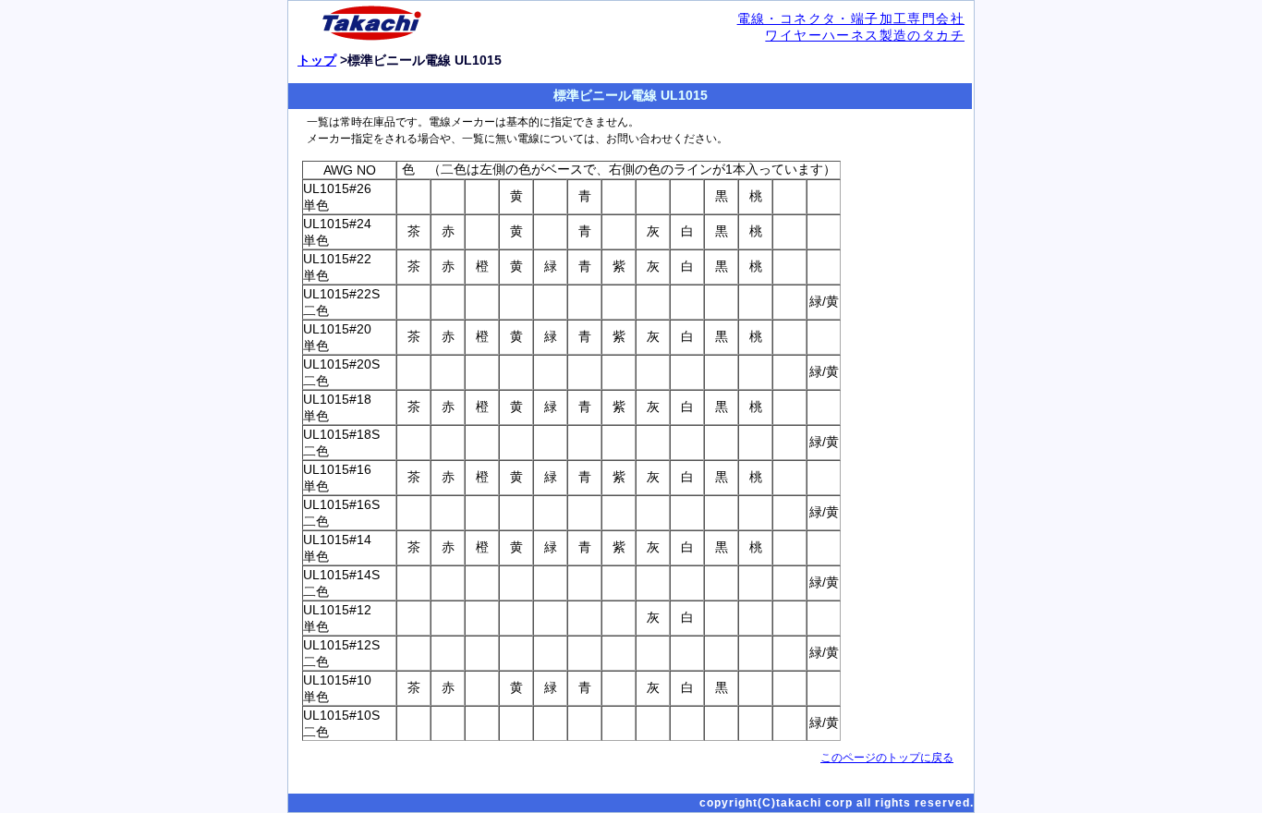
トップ (316, 60)
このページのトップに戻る (886, 757)
